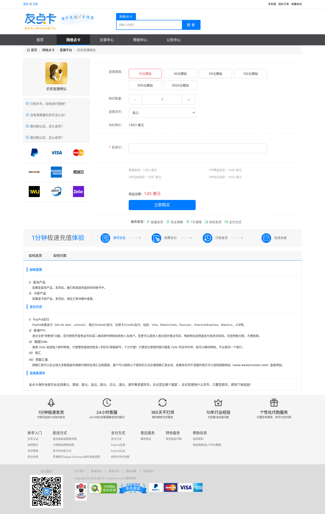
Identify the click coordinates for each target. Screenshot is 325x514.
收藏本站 (296, 4)
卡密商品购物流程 (63, 445)
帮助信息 (200, 433)
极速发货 (156, 222)
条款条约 (148, 471)
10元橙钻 (145, 73)
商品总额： (136, 194)
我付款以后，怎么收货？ (46, 137)
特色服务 (173, 433)
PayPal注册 (118, 445)
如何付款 (60, 255)
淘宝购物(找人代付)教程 (207, 445)
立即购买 (162, 205)
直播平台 (66, 50)
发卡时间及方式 (62, 451)
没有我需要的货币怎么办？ (48, 115)
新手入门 (35, 433)
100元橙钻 (250, 73)
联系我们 (96, 471)
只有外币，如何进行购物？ (48, 103)
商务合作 (114, 471)
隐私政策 (131, 471)
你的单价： (116, 125)
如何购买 (33, 445)
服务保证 (146, 439)
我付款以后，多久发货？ (46, 126)
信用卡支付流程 (120, 456)
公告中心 (173, 40)
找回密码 (198, 439)
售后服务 (148, 433)
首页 (40, 40)
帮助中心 (140, 40)
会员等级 (33, 451)
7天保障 (196, 222)
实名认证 (33, 439)
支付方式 (234, 222)
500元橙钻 (145, 85)
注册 (35, 4)
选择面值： (116, 71)
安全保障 (176, 222)
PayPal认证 (118, 451)
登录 (26, 4)
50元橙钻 (215, 73)
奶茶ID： (116, 147)
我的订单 (283, 4)
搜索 (191, 25)
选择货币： (116, 111)
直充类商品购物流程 (65, 439)
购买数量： (116, 98)
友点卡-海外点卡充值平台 (58, 21)
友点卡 (101, 478)
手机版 (272, 4)
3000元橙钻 (180, 85)
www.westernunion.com (250, 365)
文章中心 (107, 40)
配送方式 (60, 433)
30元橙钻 (180, 73)
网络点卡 (73, 40)
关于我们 (79, 471)
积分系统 (33, 456)
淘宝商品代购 (174, 439)
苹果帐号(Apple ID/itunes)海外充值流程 (76, 456)
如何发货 (215, 222)
